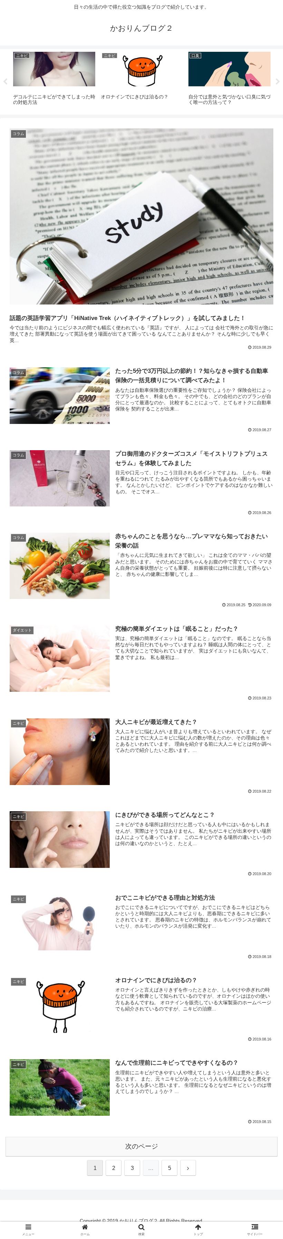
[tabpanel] (54, 81)
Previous (5, 81)
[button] (262, 666)
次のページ (141, 1146)
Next (277, 81)
